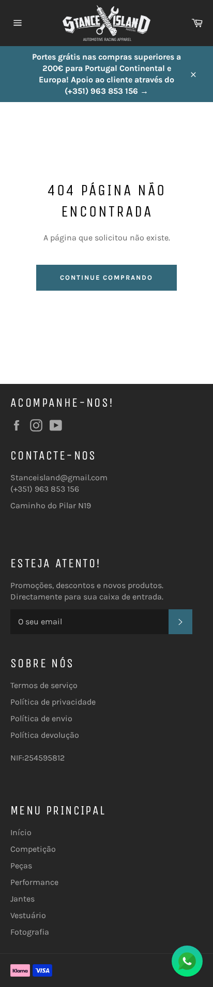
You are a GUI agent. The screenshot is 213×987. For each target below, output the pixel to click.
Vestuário (28, 915)
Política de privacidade (53, 702)
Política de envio (41, 718)
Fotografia (29, 932)
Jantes (22, 899)
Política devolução (44, 735)
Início (21, 832)
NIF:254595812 (37, 758)
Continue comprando (106, 277)
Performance (34, 882)
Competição (33, 849)
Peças (21, 865)
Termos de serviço (44, 685)
